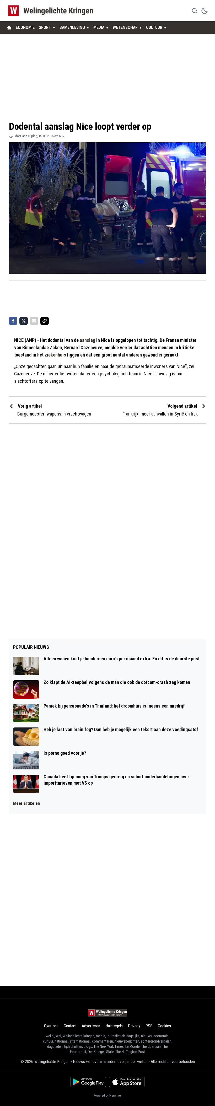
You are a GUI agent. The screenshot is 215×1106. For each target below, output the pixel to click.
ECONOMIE (25, 27)
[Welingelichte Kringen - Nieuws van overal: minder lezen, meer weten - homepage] (52, 10)
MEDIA (98, 27)
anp (24, 136)
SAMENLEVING (72, 27)
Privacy (134, 1025)
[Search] (194, 11)
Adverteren (91, 1025)
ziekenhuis (55, 355)
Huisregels (114, 1025)
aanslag (87, 340)
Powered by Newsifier (108, 1095)
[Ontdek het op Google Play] (88, 1082)
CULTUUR (154, 27)
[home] (9, 27)
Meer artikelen (26, 803)
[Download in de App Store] (126, 1082)
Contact (70, 1025)
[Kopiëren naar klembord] (44, 321)
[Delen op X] (23, 321)
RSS (149, 1025)
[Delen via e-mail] (34, 321)
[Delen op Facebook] (13, 321)
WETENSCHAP (125, 27)
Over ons (51, 1025)
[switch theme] (204, 10)
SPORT (45, 27)
